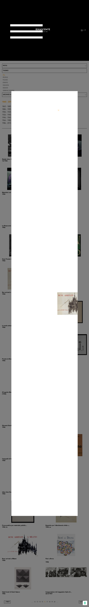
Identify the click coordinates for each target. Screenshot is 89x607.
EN (82, 30)
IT (85, 30)
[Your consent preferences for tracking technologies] (85, 603)
